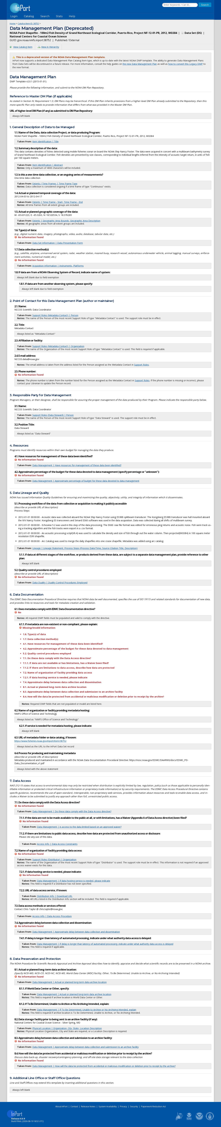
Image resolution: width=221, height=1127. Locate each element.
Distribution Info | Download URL (54, 896)
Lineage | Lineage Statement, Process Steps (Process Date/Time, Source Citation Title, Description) (85, 548)
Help (72, 16)
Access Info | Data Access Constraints (57, 843)
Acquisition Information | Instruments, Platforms (58, 265)
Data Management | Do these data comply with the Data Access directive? (71, 811)
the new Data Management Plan (140, 63)
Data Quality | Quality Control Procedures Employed (59, 582)
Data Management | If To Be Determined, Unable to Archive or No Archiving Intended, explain (86, 1009)
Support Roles (141, 364)
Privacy (123, 1106)
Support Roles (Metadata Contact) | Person (55, 315)
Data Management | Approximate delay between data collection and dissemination (76, 931)
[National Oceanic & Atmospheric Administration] (199, 1119)
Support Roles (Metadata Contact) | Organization (58, 346)
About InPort (61, 1106)
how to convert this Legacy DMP (185, 63)
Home (13, 23)
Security (134, 1106)
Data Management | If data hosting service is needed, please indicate (73, 880)
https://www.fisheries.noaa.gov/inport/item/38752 (40, 740)
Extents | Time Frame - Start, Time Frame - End (57, 202)
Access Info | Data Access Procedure (52, 916)
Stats (59, 16)
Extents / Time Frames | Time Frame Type (54, 183)
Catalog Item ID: (28, 23)
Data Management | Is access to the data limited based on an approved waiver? (79, 826)
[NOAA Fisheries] (189, 1119)
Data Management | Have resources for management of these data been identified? (76, 465)
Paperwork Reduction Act (153, 1106)
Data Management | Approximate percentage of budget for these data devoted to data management (85, 480)
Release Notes (88, 1106)
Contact (74, 1106)
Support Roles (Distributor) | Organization (54, 859)
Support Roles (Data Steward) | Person (53, 415)
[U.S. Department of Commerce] (210, 1119)
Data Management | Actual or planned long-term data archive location (69, 982)
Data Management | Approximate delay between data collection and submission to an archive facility (85, 1046)
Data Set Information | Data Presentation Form (57, 242)
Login (13, 16)
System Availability (108, 1106)
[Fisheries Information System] (179, 1119)
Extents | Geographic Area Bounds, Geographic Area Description (66, 220)
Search (45, 16)
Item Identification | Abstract (47, 165)
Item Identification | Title (45, 141)
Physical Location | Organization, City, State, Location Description (67, 1028)
